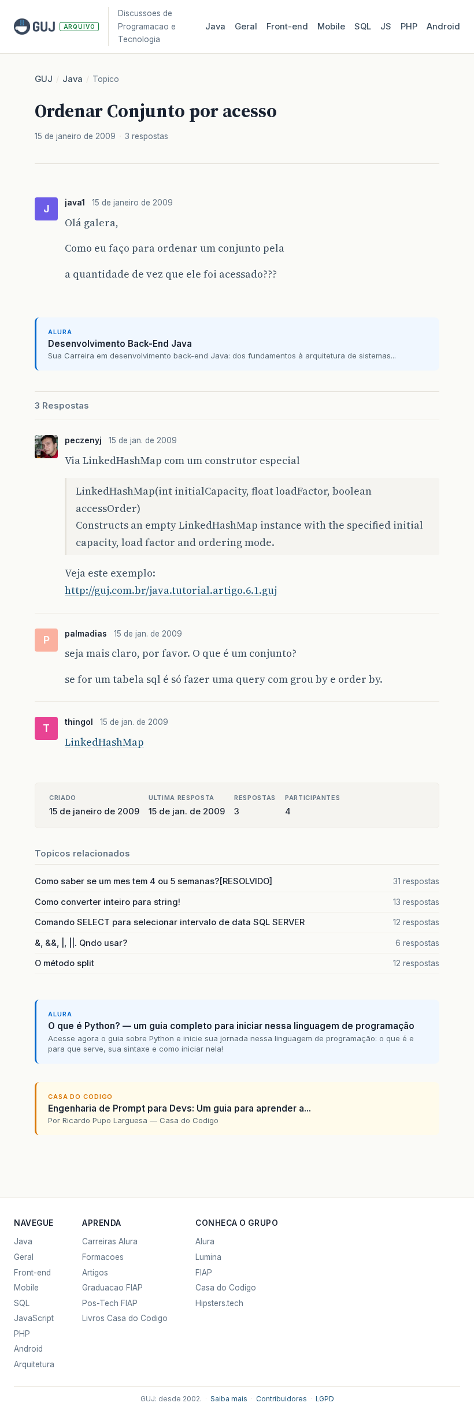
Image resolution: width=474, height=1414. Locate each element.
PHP (409, 26)
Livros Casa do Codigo (125, 1318)
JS (385, 26)
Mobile (331, 26)
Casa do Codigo (225, 1287)
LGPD (325, 1399)
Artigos (95, 1272)
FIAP (203, 1272)
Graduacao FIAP (112, 1287)
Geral (246, 26)
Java (215, 26)
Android (443, 26)
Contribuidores (281, 1399)
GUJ (44, 79)
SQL (362, 26)
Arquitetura (34, 1364)
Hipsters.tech (219, 1303)
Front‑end (287, 26)
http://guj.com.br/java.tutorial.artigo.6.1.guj (171, 590)
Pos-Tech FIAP (110, 1303)
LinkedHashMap (104, 742)
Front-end (32, 1272)
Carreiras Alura (110, 1241)
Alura (204, 1241)
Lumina (208, 1257)
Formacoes (103, 1257)
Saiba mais (228, 1399)
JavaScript (34, 1318)
